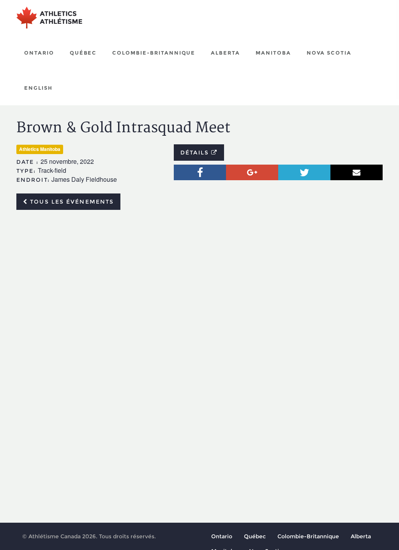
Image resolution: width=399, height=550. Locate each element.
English (38, 88)
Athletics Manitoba (39, 149)
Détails (195, 152)
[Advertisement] (199, 274)
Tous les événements (71, 201)
